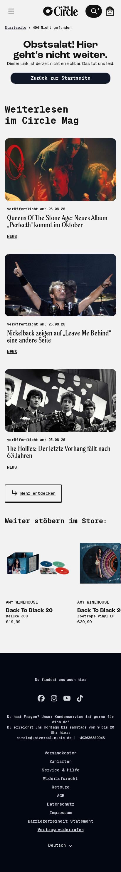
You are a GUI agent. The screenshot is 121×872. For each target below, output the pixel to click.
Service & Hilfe (61, 770)
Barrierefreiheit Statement (60, 821)
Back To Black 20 (29, 611)
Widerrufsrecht (60, 778)
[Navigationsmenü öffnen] (11, 11)
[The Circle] (60, 11)
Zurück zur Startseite (60, 78)
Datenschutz (60, 804)
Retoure (61, 787)
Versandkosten (61, 753)
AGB (60, 795)
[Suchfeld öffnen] (93, 11)
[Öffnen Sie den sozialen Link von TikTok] (79, 698)
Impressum (61, 812)
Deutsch (57, 845)
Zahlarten (60, 761)
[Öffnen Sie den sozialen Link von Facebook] (41, 698)
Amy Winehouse (22, 602)
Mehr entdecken (38, 493)
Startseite (15, 28)
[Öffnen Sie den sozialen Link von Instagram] (54, 698)
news (12, 236)
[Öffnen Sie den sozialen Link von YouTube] (66, 698)
